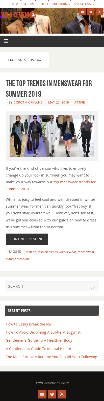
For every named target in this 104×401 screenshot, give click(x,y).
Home (15, 4)
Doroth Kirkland (28, 102)
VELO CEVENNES (18, 15)
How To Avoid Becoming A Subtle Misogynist (43, 332)
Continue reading (27, 239)
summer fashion (17, 259)
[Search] (92, 287)
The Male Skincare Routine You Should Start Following (51, 356)
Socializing (84, 4)
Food (43, 4)
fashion (31, 252)
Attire (29, 4)
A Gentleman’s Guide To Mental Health (38, 348)
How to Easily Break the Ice (28, 324)
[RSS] (99, 11)
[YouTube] (82, 11)
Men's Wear (67, 252)
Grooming (61, 4)
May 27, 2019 (58, 102)
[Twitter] (90, 11)
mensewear (86, 252)
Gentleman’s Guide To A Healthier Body (39, 340)
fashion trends (48, 252)
